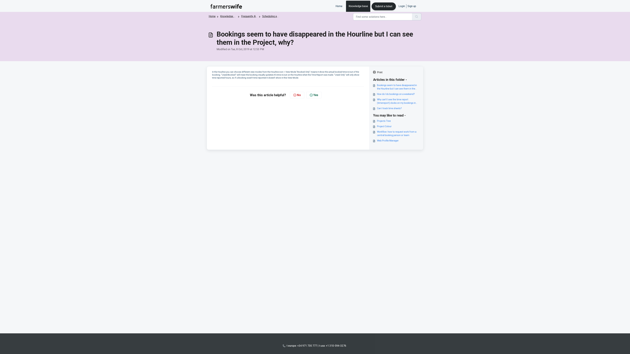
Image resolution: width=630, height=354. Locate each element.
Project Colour (384, 126)
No (299, 95)
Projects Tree (384, 121)
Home (339, 6)
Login (402, 6)
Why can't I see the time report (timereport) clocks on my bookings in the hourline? (396, 101)
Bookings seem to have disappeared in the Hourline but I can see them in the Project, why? (397, 87)
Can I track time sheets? (389, 108)
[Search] (416, 16)
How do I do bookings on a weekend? (396, 94)
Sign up (412, 6)
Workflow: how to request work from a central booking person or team (396, 133)
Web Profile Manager (388, 140)
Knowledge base (358, 6)
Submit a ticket (383, 6)
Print (379, 72)
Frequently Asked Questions (257, 16)
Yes (315, 95)
